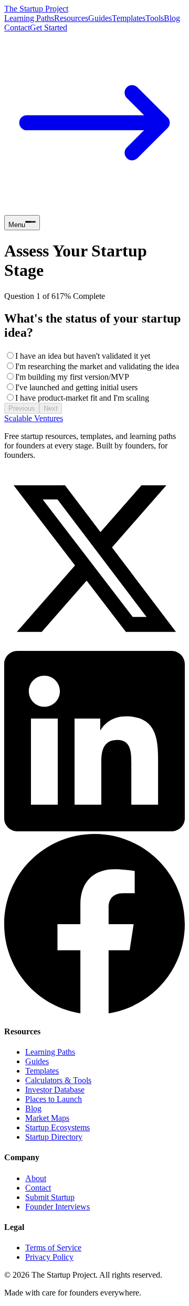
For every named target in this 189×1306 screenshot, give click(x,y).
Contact (17, 27)
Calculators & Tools (58, 1080)
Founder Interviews (57, 1206)
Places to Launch (53, 1099)
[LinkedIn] (94, 828)
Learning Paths (29, 18)
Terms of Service (53, 1247)
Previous (21, 408)
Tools (154, 18)
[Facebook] (94, 1011)
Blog (172, 18)
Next (51, 408)
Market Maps (47, 1118)
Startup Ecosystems (57, 1127)
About (35, 1178)
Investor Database (55, 1089)
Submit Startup (50, 1197)
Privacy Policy (49, 1257)
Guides (100, 18)
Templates (128, 18)
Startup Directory (53, 1136)
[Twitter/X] (94, 645)
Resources (71, 18)
